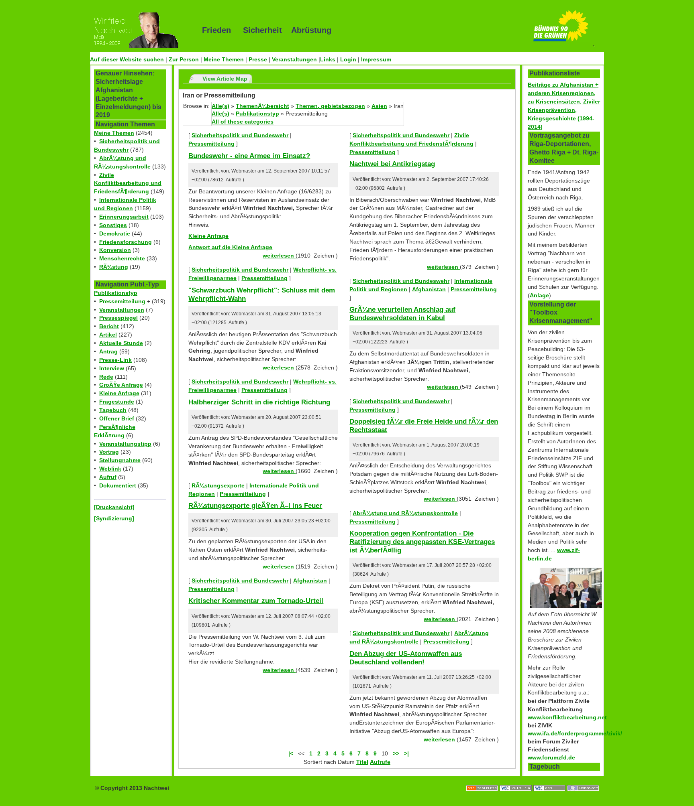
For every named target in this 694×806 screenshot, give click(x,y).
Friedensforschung (125, 242)
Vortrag (109, 452)
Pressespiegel (118, 318)
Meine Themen (224, 59)
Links (327, 59)
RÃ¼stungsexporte (218, 485)
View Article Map (224, 78)
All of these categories (243, 121)
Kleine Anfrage (119, 393)
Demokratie (114, 233)
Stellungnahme (120, 460)
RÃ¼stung (113, 267)
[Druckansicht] (114, 507)
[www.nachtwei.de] (140, 30)
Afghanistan (310, 580)
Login (348, 59)
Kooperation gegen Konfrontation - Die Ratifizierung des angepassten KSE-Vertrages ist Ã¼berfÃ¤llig (422, 541)
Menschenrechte (122, 258)
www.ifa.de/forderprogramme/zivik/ (575, 733)
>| (406, 753)
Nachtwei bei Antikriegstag (392, 164)
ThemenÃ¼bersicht (262, 106)
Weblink (110, 468)
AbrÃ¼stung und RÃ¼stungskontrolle (405, 513)
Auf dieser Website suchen (127, 59)
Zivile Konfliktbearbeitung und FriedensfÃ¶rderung (127, 183)
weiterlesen (279, 255)
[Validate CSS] (550, 780)
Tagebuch (113, 410)
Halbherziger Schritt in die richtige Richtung (259, 402)
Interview (111, 368)
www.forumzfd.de (551, 757)
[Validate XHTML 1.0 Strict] (516, 780)
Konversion (115, 250)
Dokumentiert (117, 485)
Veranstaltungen (294, 59)
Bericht (109, 326)
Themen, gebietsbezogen (330, 106)
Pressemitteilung (122, 301)
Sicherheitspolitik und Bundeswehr (240, 135)
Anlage (539, 295)
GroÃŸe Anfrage (121, 385)
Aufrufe (380, 762)
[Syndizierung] (114, 518)
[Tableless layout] (483, 780)
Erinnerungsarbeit (124, 216)
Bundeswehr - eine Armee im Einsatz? (249, 156)
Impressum (376, 59)
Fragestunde (116, 401)
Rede (106, 377)
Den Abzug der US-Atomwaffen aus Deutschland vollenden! (405, 658)
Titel (362, 762)
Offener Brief (116, 418)
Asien (379, 106)
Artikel (108, 334)
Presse (258, 59)
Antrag (108, 351)
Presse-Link (115, 360)
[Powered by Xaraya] (583, 780)
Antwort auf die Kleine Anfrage (230, 247)
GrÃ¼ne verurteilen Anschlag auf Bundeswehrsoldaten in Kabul (402, 313)
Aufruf (107, 477)
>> (396, 753)
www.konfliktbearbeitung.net (567, 717)
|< (290, 753)
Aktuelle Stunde (121, 343)
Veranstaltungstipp (125, 444)
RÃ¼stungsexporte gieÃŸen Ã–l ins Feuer (255, 505)
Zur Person (184, 59)
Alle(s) (220, 106)
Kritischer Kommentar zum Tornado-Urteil (255, 601)
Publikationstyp (115, 293)
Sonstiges (113, 225)
